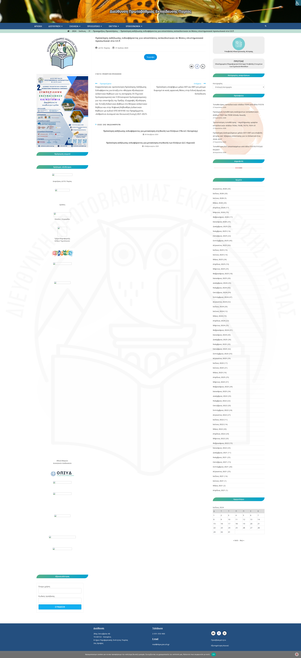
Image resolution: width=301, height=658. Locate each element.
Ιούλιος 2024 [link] (218, 306)
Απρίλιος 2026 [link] (219, 207)
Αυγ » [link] (242, 540)
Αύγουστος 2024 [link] (220, 302)
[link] (298, 3)
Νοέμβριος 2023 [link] (220, 344)
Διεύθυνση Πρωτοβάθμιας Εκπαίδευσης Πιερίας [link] (150, 11)
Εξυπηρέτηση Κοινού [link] (220, 645)
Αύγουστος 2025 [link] (220, 245)
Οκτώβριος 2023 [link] (220, 349)
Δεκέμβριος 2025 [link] (220, 226)
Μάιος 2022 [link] (218, 429)
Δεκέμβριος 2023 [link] (220, 339)
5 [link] (243, 515)
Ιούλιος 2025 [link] (218, 250)
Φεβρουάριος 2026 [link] (221, 217)
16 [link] (222, 523)
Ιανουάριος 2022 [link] (220, 448)
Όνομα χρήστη (44, 587)
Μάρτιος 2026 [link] (219, 212)
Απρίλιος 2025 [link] (219, 264)
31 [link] (229, 532)
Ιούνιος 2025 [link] (218, 254)
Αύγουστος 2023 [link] (220, 358)
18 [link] (237, 523)
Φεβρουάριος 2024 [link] (221, 330)
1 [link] (213, 515)
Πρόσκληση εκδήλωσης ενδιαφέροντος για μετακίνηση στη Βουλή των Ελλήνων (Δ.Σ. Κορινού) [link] (150, 142)
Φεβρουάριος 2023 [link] (221, 386)
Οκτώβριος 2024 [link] (220, 292)
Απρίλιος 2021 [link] (219, 490)
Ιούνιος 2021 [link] (218, 481)
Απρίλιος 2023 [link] (219, 377)
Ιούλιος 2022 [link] (218, 419)
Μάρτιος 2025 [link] (219, 269)
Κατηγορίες (218, 83)
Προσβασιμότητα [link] (218, 640)
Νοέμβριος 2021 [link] (220, 457)
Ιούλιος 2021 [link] (218, 476)
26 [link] (244, 528)
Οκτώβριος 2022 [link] (220, 405)
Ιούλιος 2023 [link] (218, 363)
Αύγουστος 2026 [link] (220, 189)
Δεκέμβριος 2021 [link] (220, 452)
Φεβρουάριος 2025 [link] (221, 273)
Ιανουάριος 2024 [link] (220, 335)
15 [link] (214, 523)
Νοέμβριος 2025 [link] (220, 231)
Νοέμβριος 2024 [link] (220, 287)
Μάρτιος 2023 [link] (219, 382)
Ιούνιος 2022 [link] (218, 424)
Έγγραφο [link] (150, 57)
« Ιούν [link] (235, 540)
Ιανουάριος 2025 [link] (220, 278)
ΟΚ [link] (213, 654)
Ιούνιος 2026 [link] (218, 198)
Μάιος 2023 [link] (218, 372)
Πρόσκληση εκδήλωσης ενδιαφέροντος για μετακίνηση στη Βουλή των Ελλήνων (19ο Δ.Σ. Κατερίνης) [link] (150, 131)
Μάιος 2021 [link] (218, 485)
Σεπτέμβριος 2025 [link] (220, 240)
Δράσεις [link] (62, 205)
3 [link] (228, 515)
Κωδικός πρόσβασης (46, 596)
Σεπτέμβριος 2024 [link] (220, 297)
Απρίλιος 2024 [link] (219, 320)
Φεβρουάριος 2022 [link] (221, 443)
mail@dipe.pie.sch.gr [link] (161, 644)
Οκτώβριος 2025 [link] (220, 236)
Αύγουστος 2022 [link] (220, 415)
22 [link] (214, 528)
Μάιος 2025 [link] (218, 259)
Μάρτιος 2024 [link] (219, 325)
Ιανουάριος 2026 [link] (220, 222)
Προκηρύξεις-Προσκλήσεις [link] (111, 74)
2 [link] (221, 515)
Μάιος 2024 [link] (218, 316)
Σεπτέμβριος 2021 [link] (220, 467)
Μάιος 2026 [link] (218, 203)
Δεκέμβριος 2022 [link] (220, 396)
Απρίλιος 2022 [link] (219, 434)
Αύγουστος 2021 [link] (220, 471)
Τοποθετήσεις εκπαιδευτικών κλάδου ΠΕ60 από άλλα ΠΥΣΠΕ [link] (238, 104)
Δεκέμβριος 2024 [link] (220, 283)
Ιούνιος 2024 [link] (218, 311)
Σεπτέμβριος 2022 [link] (220, 410)
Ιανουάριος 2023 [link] (220, 391)
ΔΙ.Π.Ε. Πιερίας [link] (104, 48)
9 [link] (221, 519)
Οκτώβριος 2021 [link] (220, 462)
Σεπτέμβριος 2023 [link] (220, 353)
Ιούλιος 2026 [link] (218, 193)
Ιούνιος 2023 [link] (218, 368)
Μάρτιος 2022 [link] (219, 438)
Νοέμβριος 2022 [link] (220, 401)
